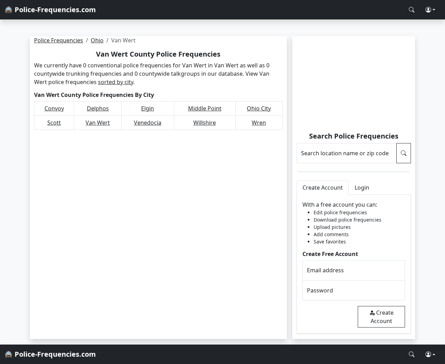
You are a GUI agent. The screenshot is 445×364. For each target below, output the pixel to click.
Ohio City (259, 108)
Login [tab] (362, 187)
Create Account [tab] (322, 187)
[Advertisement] (354, 85)
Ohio (97, 40)
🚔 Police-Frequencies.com (50, 9)
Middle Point (204, 108)
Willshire (204, 122)
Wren (259, 122)
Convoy (54, 108)
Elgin (147, 108)
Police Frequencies (58, 40)
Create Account (382, 317)
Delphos (98, 108)
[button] (430, 10)
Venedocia (147, 122)
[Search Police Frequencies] (411, 10)
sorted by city (115, 82)
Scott (54, 122)
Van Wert (98, 122)
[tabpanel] (354, 264)
